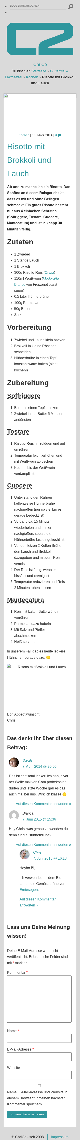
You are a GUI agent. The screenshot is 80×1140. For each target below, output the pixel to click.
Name (13, 1031)
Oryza (49, 272)
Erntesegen (29, 890)
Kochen (32, 77)
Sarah (27, 760)
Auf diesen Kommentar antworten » (43, 804)
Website (13, 1068)
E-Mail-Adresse (20, 1049)
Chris (37, 852)
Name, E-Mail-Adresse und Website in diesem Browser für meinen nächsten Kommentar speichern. (37, 1098)
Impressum (59, 1137)
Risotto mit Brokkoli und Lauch (29, 160)
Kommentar (17, 972)
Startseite (38, 71)
